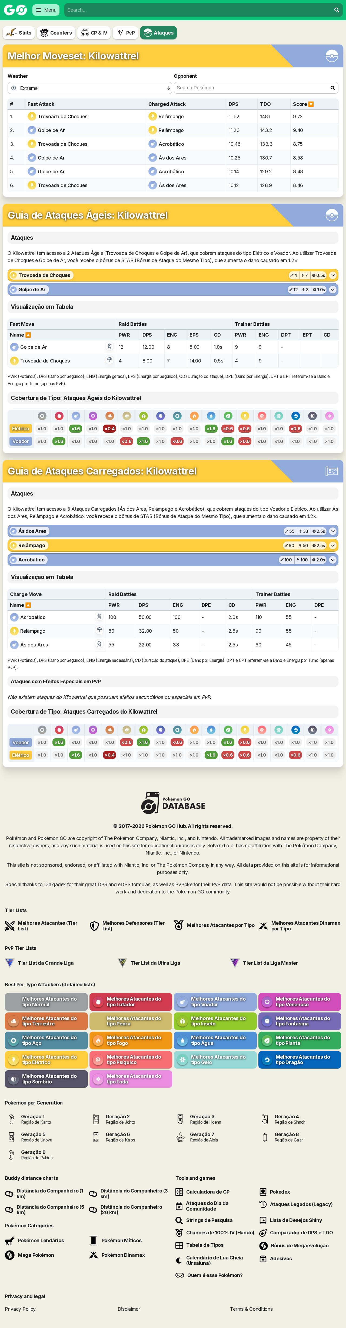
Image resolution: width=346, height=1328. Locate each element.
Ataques (164, 33)
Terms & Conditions (251, 1309)
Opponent (185, 76)
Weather (18, 76)
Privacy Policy (20, 1309)
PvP (130, 33)
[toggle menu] (337, 10)
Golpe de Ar (51, 130)
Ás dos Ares (173, 158)
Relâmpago (171, 116)
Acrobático (171, 144)
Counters (61, 33)
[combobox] (198, 10)
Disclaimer (129, 1309)
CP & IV (99, 33)
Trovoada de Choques (63, 116)
